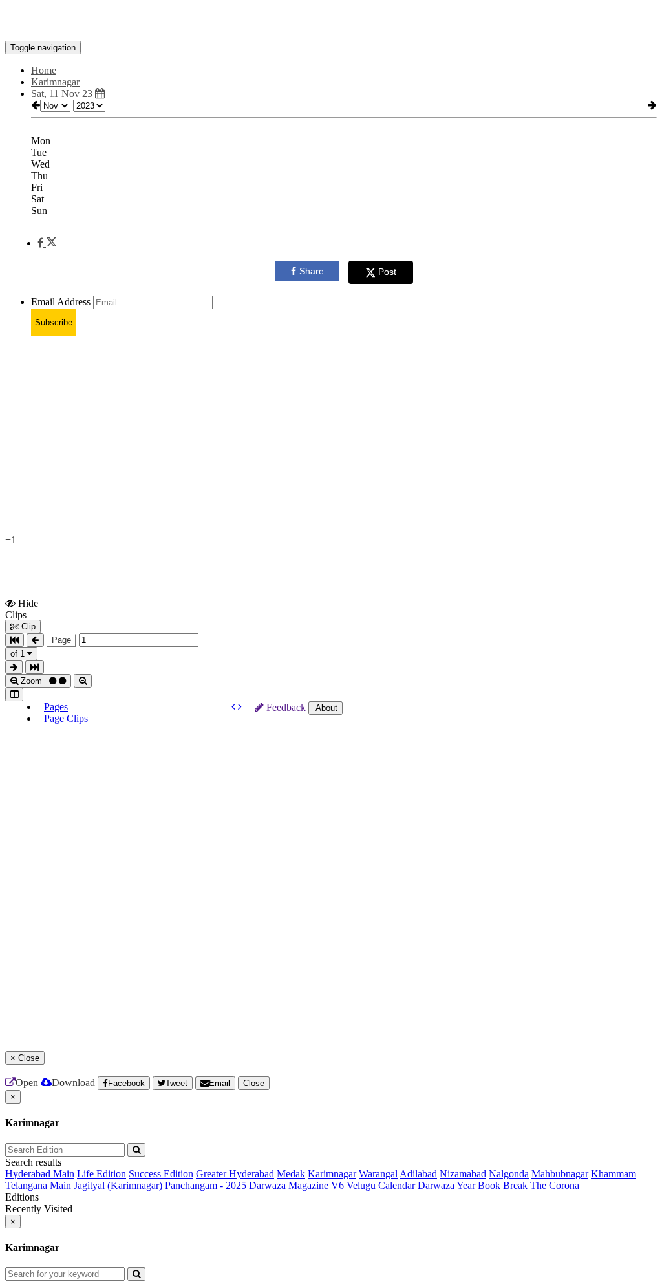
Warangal (378, 1173)
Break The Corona (541, 1185)
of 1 (18, 654)
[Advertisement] (331, 437)
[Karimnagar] (331, 21)
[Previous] (234, 706)
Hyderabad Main (39, 1173)
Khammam (613, 1173)
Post (387, 272)
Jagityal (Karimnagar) (118, 1185)
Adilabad (418, 1173)
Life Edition (101, 1173)
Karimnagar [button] (55, 81)
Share (311, 271)
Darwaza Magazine (288, 1185)
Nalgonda (509, 1173)
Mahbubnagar (559, 1173)
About (325, 708)
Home (43, 70)
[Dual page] (14, 694)
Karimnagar (332, 1173)
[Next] (240, 706)
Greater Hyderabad (235, 1173)
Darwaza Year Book (459, 1185)
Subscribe (53, 322)
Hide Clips (21, 609)
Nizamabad (463, 1173)
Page (61, 640)
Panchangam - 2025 (205, 1185)
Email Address (61, 301)
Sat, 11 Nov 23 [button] (63, 93)
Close (253, 1083)
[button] (46, 242)
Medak (291, 1173)
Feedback (286, 707)
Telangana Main (38, 1185)
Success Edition (161, 1173)
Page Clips (66, 718)
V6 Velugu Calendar (373, 1185)
